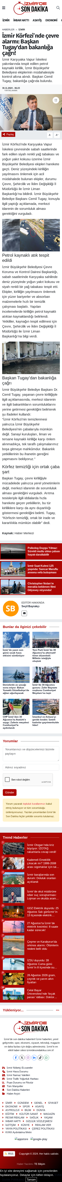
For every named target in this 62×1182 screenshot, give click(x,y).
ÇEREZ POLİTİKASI (43, 1128)
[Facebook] (16, 1057)
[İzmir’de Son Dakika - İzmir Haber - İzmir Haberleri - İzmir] (31, 8)
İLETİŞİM (10, 1125)
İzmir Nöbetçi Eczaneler (20, 1067)
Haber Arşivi (13, 1093)
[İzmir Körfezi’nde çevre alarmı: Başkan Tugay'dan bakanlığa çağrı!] (31, 112)
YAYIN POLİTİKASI (16, 1128)
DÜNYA (41, 1110)
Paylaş (10, 134)
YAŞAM (48, 1117)
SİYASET (53, 1103)
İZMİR (5, 20)
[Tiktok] (40, 1057)
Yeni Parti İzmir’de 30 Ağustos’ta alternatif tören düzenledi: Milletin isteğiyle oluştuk (44, 655)
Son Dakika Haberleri (18, 1090)
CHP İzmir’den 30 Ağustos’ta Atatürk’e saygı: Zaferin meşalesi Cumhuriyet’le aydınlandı (16, 722)
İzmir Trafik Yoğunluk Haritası (23, 1079)
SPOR (26, 1106)
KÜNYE (25, 1125)
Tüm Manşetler (15, 1086)
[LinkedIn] (34, 1057)
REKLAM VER (43, 1125)
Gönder (9, 792)
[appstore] (22, 1139)
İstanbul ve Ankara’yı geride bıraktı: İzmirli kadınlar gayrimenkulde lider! (45, 720)
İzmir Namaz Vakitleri (18, 1075)
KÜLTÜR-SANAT (28, 1114)
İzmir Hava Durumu (17, 1071)
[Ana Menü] (3, 8)
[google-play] (39, 1139)
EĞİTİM (9, 1114)
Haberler (8, 29)
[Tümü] (57, 1010)
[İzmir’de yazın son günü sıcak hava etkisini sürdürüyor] (16, 639)
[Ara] (58, 8)
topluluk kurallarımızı (34, 803)
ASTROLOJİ (12, 1110)
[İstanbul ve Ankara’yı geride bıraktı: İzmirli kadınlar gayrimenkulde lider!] (45, 706)
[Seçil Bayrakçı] (11, 608)
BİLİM (28, 1110)
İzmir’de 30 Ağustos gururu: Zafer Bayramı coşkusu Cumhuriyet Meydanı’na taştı (44, 688)
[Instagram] (28, 1057)
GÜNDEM (23, 1103)
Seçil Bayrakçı (30, 606)
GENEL (38, 1103)
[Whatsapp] (46, 1057)
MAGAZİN (49, 1114)
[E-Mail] (24, 613)
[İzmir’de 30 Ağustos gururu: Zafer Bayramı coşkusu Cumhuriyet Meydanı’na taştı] (45, 674)
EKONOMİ (51, 20)
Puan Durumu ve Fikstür (20, 1082)
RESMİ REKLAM (14, 1117)
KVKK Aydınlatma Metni (18, 1132)
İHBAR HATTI (21, 20)
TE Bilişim (39, 1164)
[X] (22, 1057)
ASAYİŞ (37, 20)
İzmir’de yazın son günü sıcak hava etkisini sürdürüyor (13, 653)
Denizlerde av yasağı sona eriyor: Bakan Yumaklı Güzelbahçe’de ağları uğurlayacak (16, 688)
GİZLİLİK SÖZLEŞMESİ (39, 1121)
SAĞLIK (34, 1117)
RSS (10, 1153)
